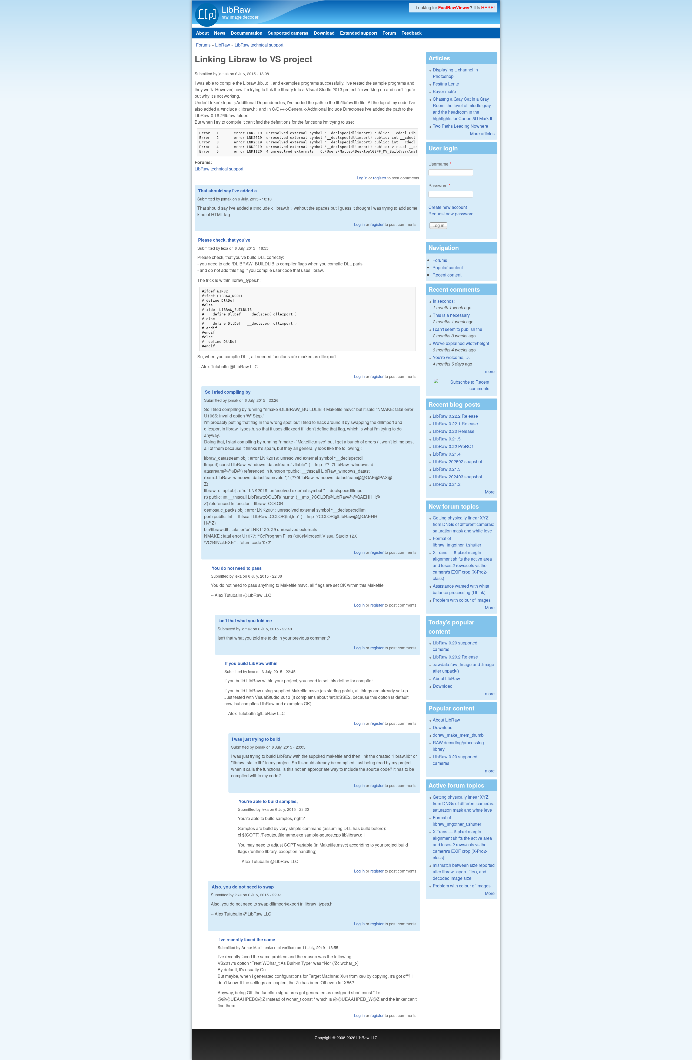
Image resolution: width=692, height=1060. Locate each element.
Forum (389, 33)
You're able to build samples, (268, 801)
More (490, 492)
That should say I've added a (227, 190)
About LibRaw (446, 678)
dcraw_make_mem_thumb (458, 735)
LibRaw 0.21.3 (447, 469)
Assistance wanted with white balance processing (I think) (461, 589)
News (219, 33)
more (490, 371)
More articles (482, 133)
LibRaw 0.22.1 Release (455, 423)
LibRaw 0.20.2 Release (455, 657)
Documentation (246, 33)
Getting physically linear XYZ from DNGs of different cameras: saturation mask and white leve (463, 524)
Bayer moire (444, 91)
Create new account (447, 207)
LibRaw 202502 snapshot (457, 461)
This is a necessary (451, 315)
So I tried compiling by (228, 392)
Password (439, 185)
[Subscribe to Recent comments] (461, 385)
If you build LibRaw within (251, 663)
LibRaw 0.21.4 (447, 454)
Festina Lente (446, 84)
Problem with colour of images (462, 600)
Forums (203, 45)
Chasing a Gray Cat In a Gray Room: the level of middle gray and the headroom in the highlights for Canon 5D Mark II (462, 108)
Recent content (446, 275)
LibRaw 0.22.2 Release (455, 416)
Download (324, 33)
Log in (362, 177)
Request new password (451, 213)
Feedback (411, 33)
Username (439, 164)
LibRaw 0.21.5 (447, 439)
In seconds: (444, 301)
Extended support (358, 33)
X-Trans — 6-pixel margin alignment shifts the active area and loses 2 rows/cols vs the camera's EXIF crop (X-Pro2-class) (462, 565)
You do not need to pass (237, 568)
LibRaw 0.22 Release (453, 431)
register (379, 177)
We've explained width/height (461, 343)
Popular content (447, 267)
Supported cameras (288, 33)
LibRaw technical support (259, 45)
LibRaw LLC (367, 1037)
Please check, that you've (224, 240)
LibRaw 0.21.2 (447, 484)
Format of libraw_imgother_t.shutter (457, 541)
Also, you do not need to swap (243, 887)
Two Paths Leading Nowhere (460, 126)
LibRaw (236, 9)
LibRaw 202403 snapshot (457, 476)
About (202, 33)
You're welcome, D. (451, 357)
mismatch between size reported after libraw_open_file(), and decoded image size (464, 871)
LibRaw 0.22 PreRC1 (453, 446)
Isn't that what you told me (245, 620)
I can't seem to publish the (457, 329)
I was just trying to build (256, 739)
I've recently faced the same (246, 939)
